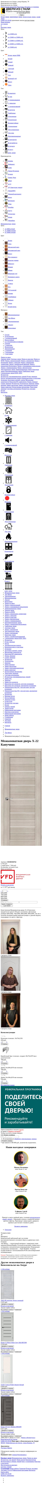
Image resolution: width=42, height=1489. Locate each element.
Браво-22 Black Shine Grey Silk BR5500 (14, 1342)
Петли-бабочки (10, 698)
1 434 (5, 1353)
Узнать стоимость (7, 905)
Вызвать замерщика (21, 1226)
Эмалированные (10, 596)
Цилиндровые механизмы (20, 387)
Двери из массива (27, 359)
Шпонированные (10, 598)
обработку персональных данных (25, 1139)
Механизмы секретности (13, 652)
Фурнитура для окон (28, 389)
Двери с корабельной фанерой (19, 364)
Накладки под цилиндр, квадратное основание (20, 685)
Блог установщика (28, 1461)
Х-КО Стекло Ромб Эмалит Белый (12, 1385)
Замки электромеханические (28, 385)
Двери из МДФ (10, 612)
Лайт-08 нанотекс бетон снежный (12, 1300)
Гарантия (8, 719)
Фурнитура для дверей (8, 1460)
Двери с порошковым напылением (28, 366)
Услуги (9, 1470)
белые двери (5, 17)
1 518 (5, 1269)
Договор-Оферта (6, 1448)
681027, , (17, 1443)
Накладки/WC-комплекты (18, 382)
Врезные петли (10, 696)
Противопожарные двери (13, 371)
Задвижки (4, 380)
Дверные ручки (10, 699)
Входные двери (6, 27)
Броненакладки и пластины (31, 378)
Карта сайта (5, 1472)
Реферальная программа (9, 7)
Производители (30, 1460)
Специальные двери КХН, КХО (11, 373)
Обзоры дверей (10, 706)
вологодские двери (29, 17)
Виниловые (9, 601)
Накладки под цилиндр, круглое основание (19, 684)
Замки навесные (6, 387)
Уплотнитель (24, 383)
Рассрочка (20, 7)
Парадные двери (10, 635)
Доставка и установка (31, 7)
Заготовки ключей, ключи (16, 380)
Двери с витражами (11, 633)
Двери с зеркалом (14, 362)
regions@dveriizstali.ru (19, 1455)
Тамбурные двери (28, 371)
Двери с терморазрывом (9, 368)
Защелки (31, 383)
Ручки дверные (32, 376)
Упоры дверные (32, 382)
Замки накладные (12, 385)
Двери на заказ (6, 357)
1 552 (5, 1311)
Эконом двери (5, 359)
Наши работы (9, 715)
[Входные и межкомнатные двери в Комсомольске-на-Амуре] (15, 13)
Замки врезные (10, 664)
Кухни (3, 390)
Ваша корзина (5, 22)
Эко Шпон (8, 594)
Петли (3, 378)
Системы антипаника (14, 389)
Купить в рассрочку (7, 885)
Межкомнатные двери (8, 224)
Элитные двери (16, 359)
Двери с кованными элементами (15, 614)
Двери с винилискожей (12, 361)
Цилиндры (8, 694)
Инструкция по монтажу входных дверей (9, 1466)
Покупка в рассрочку (12, 712)
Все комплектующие (8, 1085)
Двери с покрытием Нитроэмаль (15, 624)
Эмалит (7, 600)
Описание (8, 1229)
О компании (9, 717)
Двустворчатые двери (8, 369)
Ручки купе (8, 701)
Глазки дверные (6, 383)
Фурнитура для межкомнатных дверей (13, 376)
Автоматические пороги (13, 378)
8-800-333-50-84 (6, 20)
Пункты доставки (32, 1468)
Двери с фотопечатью (24, 368)
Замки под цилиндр (11, 682)
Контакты (4, 392)
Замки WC (8, 678)
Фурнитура (4, 375)
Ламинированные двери (24, 369)
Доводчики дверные (11, 673)
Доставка (8, 720)
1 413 (5, 1395)
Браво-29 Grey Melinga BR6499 (11, 1427)
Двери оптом (9, 708)
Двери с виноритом (27, 361)
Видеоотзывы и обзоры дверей (11, 1461)
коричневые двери (16, 17)
